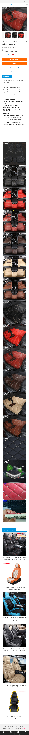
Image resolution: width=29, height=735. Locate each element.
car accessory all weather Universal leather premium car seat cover (14, 588)
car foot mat (19, 50)
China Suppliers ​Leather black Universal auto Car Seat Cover (14, 685)
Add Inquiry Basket (15, 67)
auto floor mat (13, 51)
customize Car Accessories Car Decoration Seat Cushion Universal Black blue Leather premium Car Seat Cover (14, 619)
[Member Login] (21, 1)
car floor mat (8, 50)
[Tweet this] (8, 54)
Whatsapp (15, 63)
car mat (13, 50)
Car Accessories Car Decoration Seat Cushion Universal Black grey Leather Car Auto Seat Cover (14, 650)
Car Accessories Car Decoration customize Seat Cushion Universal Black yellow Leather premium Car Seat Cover (14, 716)
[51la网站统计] (23, 728)
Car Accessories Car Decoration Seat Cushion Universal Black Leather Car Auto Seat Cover (14, 558)
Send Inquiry (15, 59)
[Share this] (4, 54)
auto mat (7, 51)
